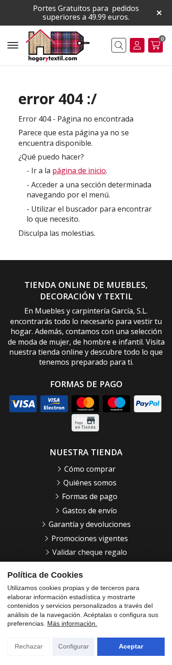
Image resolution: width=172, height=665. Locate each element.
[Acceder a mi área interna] (137, 45)
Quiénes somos (90, 483)
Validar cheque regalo (89, 552)
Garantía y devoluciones (90, 524)
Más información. (72, 623)
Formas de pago (89, 496)
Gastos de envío (89, 510)
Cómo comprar (90, 469)
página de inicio (79, 170)
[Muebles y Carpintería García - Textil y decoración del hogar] (58, 45)
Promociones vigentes (89, 538)
